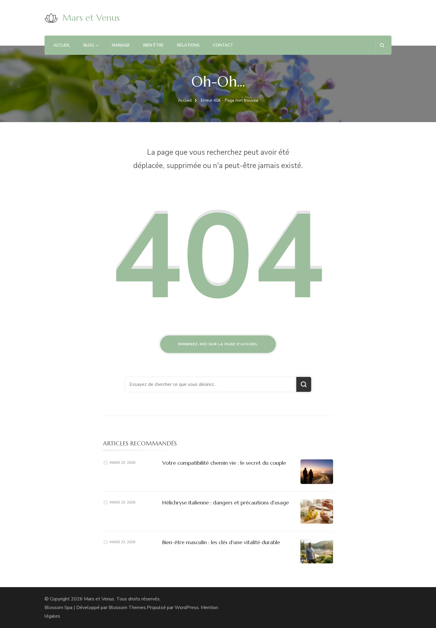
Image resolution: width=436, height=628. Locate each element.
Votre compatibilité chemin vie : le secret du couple (224, 462)
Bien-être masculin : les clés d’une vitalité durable (221, 542)
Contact (223, 45)
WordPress (187, 607)
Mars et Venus (91, 17)
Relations (188, 45)
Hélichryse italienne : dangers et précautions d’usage (225, 502)
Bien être (153, 45)
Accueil (61, 45)
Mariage (121, 45)
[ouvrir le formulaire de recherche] (382, 45)
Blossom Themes (127, 607)
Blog (88, 45)
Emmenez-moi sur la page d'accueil (218, 344)
